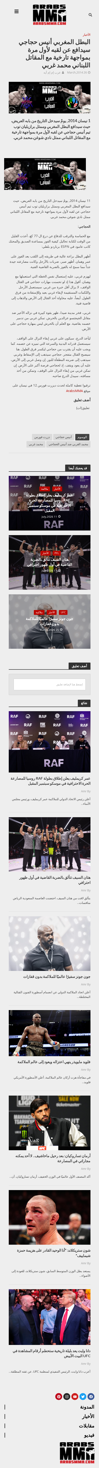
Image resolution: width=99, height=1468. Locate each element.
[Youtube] (74, 1396)
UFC (63, 612)
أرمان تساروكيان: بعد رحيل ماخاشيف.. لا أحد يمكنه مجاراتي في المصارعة (52, 1158)
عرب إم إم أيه (52, 72)
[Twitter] (82, 1396)
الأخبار (86, 35)
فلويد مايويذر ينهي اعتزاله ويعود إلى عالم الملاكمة (53, 1061)
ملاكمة (44, 488)
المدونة (87, 1407)
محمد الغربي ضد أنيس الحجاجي (68, 444)
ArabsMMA (74, 391)
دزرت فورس (42, 437)
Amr (84, 791)
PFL (57, 553)
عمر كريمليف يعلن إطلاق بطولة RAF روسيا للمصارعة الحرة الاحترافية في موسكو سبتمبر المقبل (49, 503)
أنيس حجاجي (63, 437)
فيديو (89, 1435)
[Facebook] (90, 1396)
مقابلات (86, 1426)
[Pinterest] (58, 1396)
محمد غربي (36, 444)
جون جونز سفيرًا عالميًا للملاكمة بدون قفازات (49, 621)
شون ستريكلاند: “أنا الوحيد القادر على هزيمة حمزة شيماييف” (53, 1252)
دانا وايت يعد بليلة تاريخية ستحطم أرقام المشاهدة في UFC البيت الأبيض (51, 1353)
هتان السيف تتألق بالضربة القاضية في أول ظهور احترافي (49, 561)
